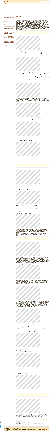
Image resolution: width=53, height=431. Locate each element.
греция (4, 31)
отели (8, 37)
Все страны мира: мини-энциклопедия (7, 21)
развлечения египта (6, 40)
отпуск (10, 37)
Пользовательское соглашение (8, 28)
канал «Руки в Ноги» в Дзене (26, 417)
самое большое (11, 41)
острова (10, 36)
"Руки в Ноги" (13, 428)
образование (7, 36)
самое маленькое (12, 42)
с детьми (7, 41)
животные (11, 33)
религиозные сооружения (11, 40)
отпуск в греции (12, 37)
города (12, 30)
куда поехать (11, 35)
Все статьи (19, 16)
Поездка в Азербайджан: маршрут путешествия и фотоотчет (9, 17)
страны (5, 44)
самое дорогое (7, 42)
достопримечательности (8, 32)
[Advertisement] (26, 9)
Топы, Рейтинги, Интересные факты (8, 24)
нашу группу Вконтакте (34, 417)
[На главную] (6, 2)
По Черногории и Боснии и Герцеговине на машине (8, 19)
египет (7, 33)
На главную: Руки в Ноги (16, 16)
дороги (6, 31)
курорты (5, 36)
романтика (5, 41)
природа (13, 39)
